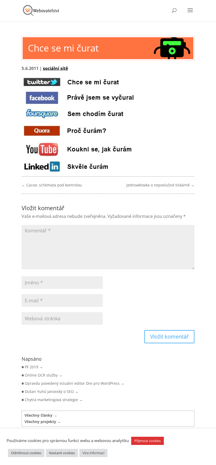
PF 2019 (31, 366)
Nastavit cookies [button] (62, 452)
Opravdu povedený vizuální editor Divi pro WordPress (72, 383)
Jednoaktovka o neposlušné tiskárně (160, 184)
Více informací (93, 452)
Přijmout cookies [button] (147, 440)
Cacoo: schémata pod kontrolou (52, 184)
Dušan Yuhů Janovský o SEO (49, 391)
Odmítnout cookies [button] (26, 452)
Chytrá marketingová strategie (51, 399)
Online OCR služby (41, 375)
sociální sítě (55, 68)
